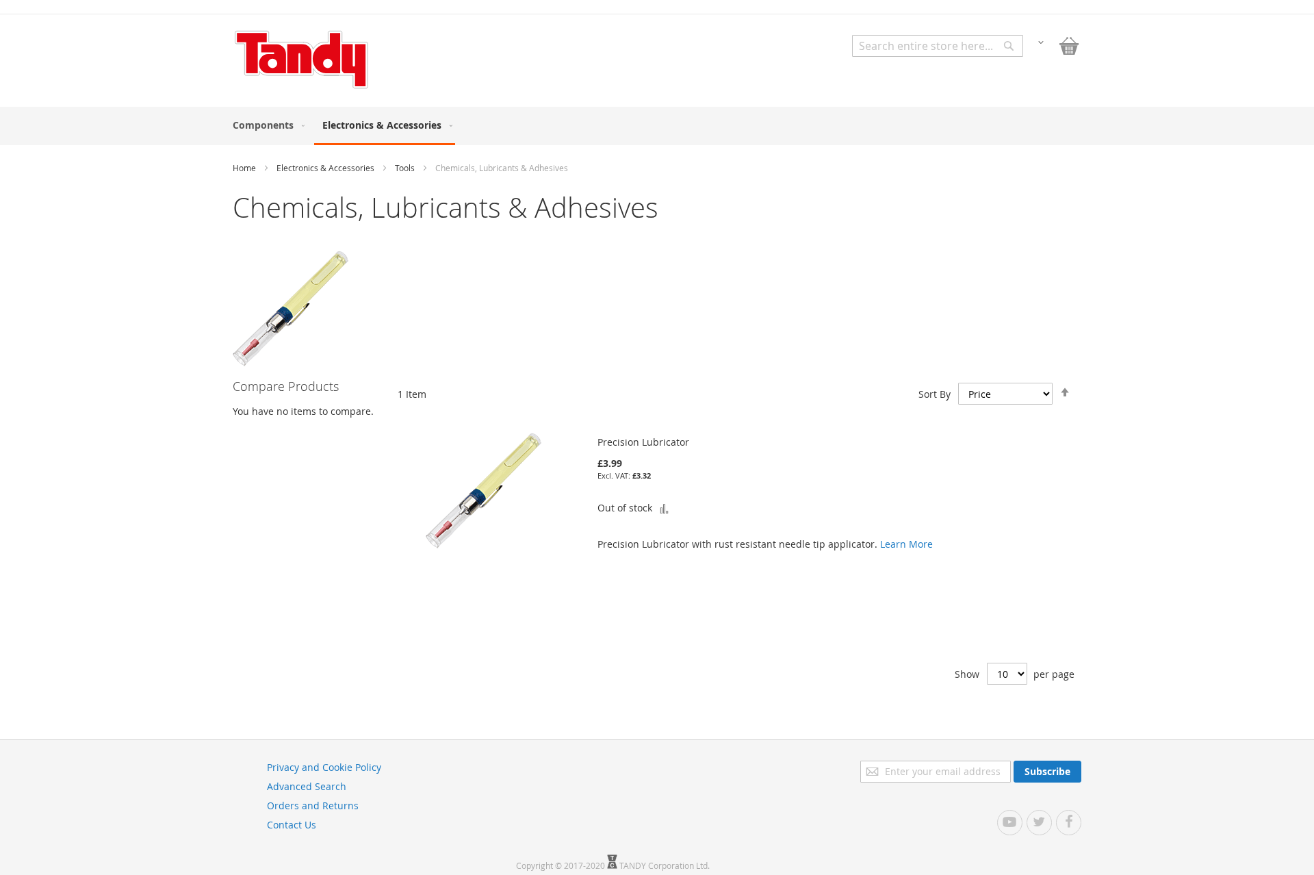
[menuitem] (265, 125)
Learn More (906, 543)
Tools (406, 167)
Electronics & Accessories (326, 167)
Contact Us (291, 824)
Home (245, 167)
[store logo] (301, 59)
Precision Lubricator (643, 441)
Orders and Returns (313, 805)
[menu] (657, 126)
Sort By (934, 394)
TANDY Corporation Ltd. (664, 865)
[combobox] (937, 46)
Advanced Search (306, 786)
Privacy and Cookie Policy (324, 767)
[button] (1040, 41)
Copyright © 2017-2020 (561, 865)
